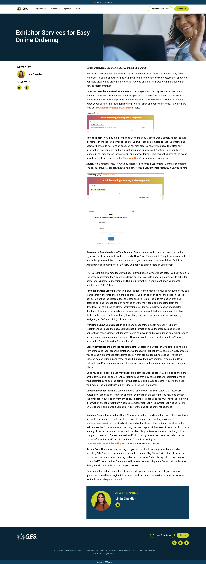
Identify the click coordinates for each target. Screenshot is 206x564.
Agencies (67, 9)
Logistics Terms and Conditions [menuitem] (95, 550)
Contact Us (181, 9)
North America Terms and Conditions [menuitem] (67, 550)
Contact (183, 535)
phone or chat (114, 479)
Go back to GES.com (104, 2)
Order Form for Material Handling (103, 443)
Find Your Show (115, 73)
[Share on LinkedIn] (19, 87)
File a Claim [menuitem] (113, 550)
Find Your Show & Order (160, 9)
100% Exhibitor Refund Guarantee (114, 107)
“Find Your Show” (132, 158)
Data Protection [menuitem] (149, 550)
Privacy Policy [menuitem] (124, 550)
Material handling (95, 423)
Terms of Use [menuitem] (137, 550)
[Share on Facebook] (26, 87)
